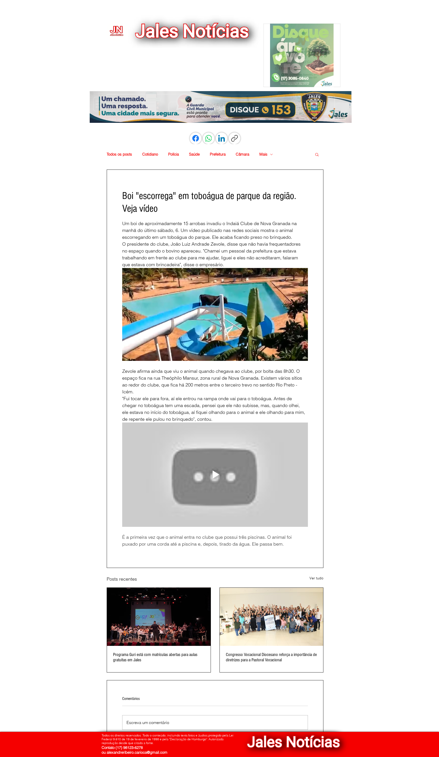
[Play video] (215, 475)
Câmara (242, 154)
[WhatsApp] (208, 138)
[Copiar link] (234, 138)
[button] (301, 55)
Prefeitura (218, 154)
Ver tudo (316, 578)
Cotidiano (150, 154)
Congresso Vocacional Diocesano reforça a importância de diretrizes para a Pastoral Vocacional (271, 657)
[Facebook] (195, 138)
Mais (263, 154)
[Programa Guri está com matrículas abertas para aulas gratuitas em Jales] (159, 617)
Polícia (173, 154)
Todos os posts (119, 154)
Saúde (194, 154)
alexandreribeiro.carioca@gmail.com (137, 752)
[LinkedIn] (221, 138)
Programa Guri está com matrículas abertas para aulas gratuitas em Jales (155, 657)
